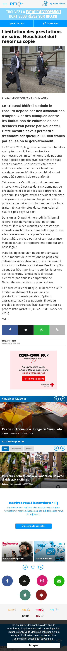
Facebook (7, 581)
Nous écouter (59, 3)
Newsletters (59, 581)
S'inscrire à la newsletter (33, 526)
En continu (18, 23)
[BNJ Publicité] (12, 610)
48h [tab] (5, 449)
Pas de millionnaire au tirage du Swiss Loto (32, 429)
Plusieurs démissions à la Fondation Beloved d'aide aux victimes (33, 477)
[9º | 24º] (45, 0)
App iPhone (25, 595)
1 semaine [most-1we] (16, 449)
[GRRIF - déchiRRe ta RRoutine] (26, 615)
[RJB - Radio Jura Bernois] (26, 610)
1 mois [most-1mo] (29, 449)
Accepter (33, 645)
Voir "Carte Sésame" (49, 551)
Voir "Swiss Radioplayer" (17, 551)
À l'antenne (51, 23)
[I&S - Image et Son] (40, 615)
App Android (41, 595)
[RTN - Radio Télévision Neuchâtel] (40, 610)
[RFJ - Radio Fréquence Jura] (54, 610)
